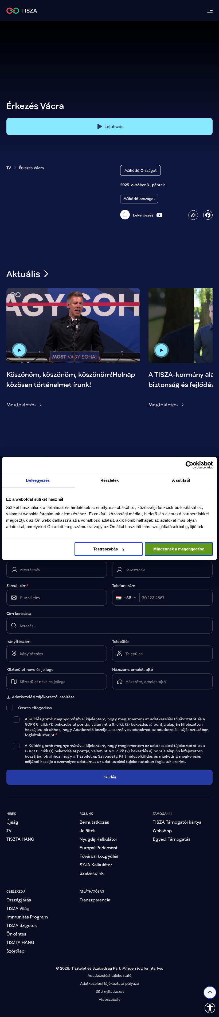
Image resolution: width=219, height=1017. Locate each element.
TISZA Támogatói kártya (177, 840)
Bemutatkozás (94, 840)
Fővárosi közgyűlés (99, 874)
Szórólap (15, 968)
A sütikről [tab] (181, 480)
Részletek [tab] (109, 480)
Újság (12, 840)
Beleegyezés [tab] (38, 480)
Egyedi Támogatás (171, 857)
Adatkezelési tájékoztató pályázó (109, 1001)
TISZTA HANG (20, 857)
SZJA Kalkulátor (96, 882)
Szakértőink (92, 891)
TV (8, 167)
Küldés (109, 795)
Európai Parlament (99, 865)
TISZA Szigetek (21, 943)
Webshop (162, 848)
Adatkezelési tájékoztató (110, 993)
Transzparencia (95, 917)
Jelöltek (88, 848)
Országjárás (18, 917)
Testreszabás (105, 549)
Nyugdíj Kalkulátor (98, 857)
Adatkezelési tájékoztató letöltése (43, 697)
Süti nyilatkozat (110, 1009)
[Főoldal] (21, 10)
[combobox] (128, 597)
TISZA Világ (17, 926)
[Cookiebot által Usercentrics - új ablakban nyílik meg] (189, 465)
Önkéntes (16, 951)
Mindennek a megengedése (178, 549)
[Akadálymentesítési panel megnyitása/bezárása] (210, 1008)
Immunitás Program (27, 934)
